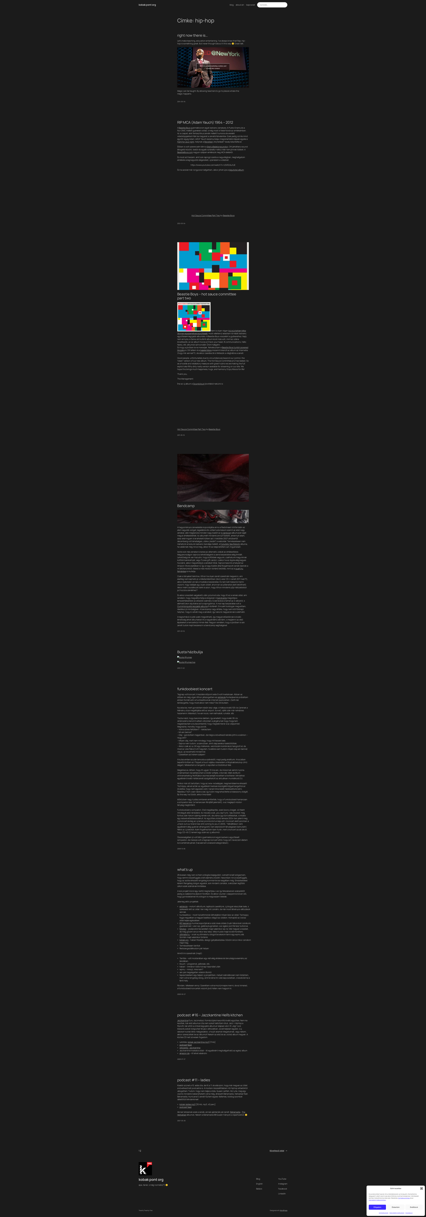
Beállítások (414, 1207)
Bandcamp (186, 506)
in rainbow (225, 532)
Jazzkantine (182, 1020)
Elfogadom (377, 1207)
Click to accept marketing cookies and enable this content (213, 67)
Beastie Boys (184, 127)
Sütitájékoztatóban (404, 1198)
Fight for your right (185, 141)
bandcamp (222, 598)
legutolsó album (236, 169)
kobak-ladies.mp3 (187, 1104)
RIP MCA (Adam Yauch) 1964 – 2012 (205, 122)
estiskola (222, 697)
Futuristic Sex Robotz (230, 544)
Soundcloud (198, 383)
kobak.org (183, 940)
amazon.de (184, 1053)
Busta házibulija (190, 652)
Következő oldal (278, 1150)
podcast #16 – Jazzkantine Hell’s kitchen (210, 1015)
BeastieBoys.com (185, 152)
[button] (421, 1188)
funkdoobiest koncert (194, 689)
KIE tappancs (185, 923)
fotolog (182, 929)
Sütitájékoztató (383, 1213)
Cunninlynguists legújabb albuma (192, 606)
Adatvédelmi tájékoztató (396, 1213)
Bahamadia (235, 1112)
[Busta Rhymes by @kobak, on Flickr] (184, 657)
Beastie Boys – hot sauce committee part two (206, 296)
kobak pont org (147, 4)
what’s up (185, 869)
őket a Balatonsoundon (217, 146)
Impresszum (409, 1213)
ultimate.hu (184, 934)
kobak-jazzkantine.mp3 (198, 1042)
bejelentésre (206, 350)
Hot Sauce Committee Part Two (205, 215)
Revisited (208, 141)
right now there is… (192, 35)
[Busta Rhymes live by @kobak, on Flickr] (186, 662)
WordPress (283, 1210)
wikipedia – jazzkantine (189, 1047)
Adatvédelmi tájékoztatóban (377, 1200)
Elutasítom (396, 1207)
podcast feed (185, 1045)
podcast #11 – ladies (193, 1080)
